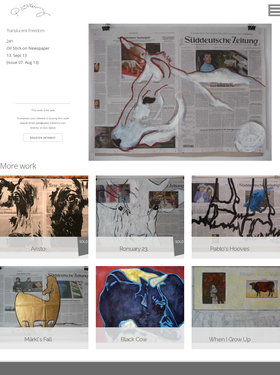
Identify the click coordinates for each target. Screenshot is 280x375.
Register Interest (43, 137)
